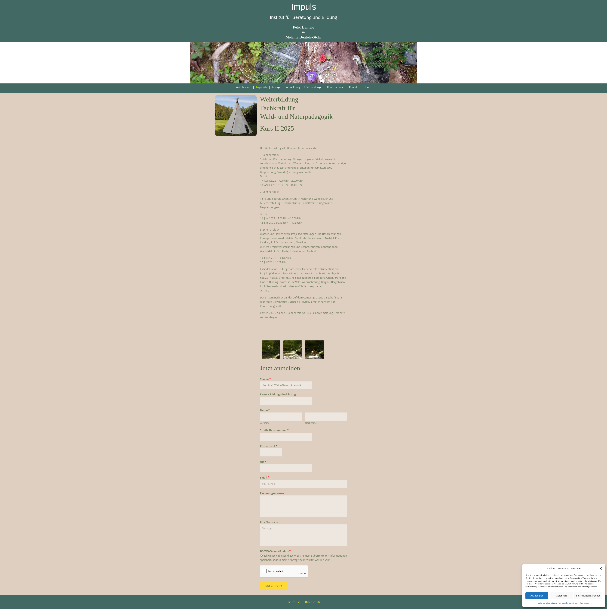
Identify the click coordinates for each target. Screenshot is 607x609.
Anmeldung (293, 87)
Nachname (311, 422)
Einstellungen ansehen (588, 595)
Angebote (261, 87)
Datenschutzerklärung (547, 603)
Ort (263, 461)
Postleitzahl (268, 446)
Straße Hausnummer (274, 430)
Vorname (265, 422)
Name (265, 410)
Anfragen (276, 87)
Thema (265, 379)
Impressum (585, 603)
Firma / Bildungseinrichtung (278, 394)
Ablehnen (561, 595)
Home (367, 87)
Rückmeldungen (313, 87)
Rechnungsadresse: (272, 493)
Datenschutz (312, 602)
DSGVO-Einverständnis (275, 551)
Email (264, 477)
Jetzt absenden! (273, 585)
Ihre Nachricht (269, 522)
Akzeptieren (536, 595)
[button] (600, 568)
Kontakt (354, 87)
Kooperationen (336, 87)
